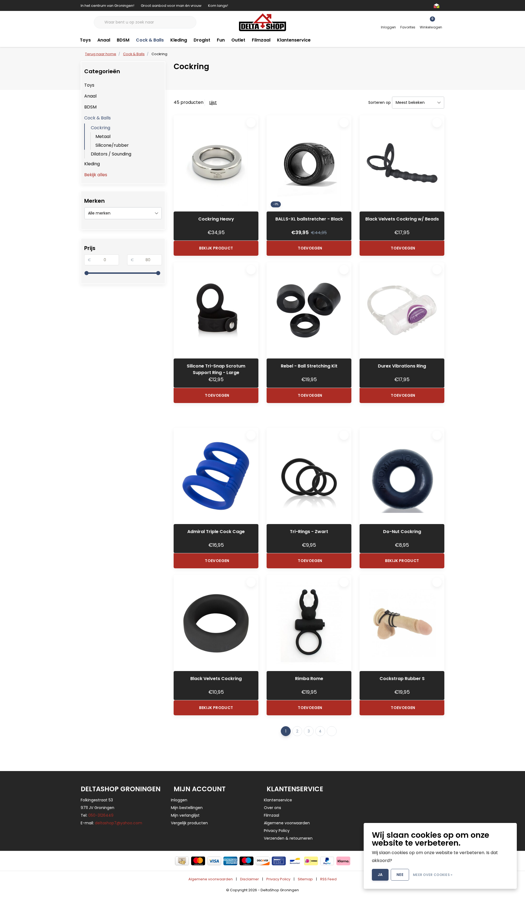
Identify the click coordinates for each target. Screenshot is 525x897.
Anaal (103, 40)
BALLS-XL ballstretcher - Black (309, 219)
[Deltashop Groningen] (262, 22)
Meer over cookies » (433, 874)
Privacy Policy (278, 879)
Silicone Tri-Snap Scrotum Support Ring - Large (216, 369)
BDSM (123, 40)
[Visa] (214, 861)
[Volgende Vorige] (332, 731)
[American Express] (230, 861)
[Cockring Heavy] (216, 163)
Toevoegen (310, 248)
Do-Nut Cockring (402, 531)
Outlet (238, 40)
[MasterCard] (198, 861)
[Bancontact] (295, 861)
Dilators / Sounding (111, 154)
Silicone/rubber (112, 145)
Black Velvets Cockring (216, 678)
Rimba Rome (309, 678)
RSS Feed (328, 879)
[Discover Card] (263, 861)
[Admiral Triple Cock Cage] (216, 476)
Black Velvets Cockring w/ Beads (402, 219)
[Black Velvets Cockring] (216, 623)
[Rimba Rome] (309, 623)
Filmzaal (261, 40)
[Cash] (182, 861)
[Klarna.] (343, 861)
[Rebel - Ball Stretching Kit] (309, 310)
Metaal (102, 136)
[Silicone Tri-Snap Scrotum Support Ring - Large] (216, 310)
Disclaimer (249, 879)
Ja (380, 874)
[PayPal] (327, 861)
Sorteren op (379, 102)
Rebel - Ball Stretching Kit (309, 366)
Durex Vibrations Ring (402, 366)
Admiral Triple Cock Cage (216, 531)
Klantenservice (294, 40)
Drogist (202, 40)
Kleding (178, 40)
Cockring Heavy (216, 219)
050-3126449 (100, 815)
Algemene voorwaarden (210, 879)
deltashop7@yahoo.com (118, 823)
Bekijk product (216, 248)
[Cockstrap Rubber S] (402, 623)
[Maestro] (246, 861)
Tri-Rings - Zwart (309, 531)
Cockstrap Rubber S (402, 678)
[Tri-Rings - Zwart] (309, 476)
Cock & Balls (150, 40)
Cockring (100, 128)
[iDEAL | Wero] (311, 861)
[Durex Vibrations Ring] (402, 310)
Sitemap (305, 879)
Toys (85, 40)
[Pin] (279, 861)
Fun (221, 40)
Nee (399, 874)
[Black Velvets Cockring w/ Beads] (402, 163)
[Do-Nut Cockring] (402, 476)
